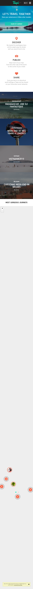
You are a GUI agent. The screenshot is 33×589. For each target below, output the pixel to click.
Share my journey (16, 24)
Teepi (16, 3)
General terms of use (18, 585)
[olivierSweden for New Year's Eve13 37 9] (10, 470)
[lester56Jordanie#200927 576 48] (13, 484)
